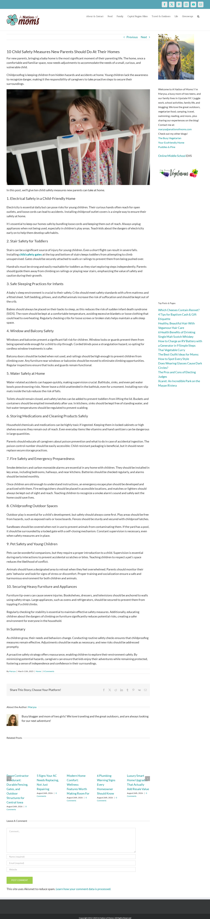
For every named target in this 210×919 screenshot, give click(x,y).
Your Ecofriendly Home (171, 142)
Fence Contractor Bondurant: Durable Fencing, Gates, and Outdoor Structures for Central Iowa (18, 789)
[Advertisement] (180, 245)
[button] (198, 16)
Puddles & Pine (166, 146)
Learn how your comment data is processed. (83, 889)
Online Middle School (172, 156)
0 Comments (48, 671)
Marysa (12, 671)
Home (38, 671)
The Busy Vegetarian (169, 138)
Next (144, 37)
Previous (132, 37)
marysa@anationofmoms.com (175, 129)
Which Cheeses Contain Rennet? (179, 310)
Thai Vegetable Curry (171, 350)
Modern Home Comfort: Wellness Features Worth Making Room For (78, 784)
